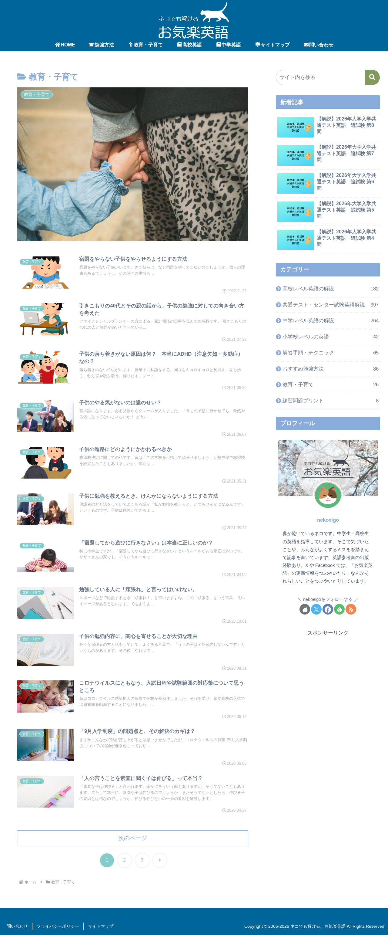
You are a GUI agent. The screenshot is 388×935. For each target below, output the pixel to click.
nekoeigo (328, 520)
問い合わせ (17, 926)
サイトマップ (100, 926)
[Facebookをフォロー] (328, 609)
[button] (372, 77)
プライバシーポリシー (58, 926)
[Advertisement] (328, 680)
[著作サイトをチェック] (304, 609)
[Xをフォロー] (316, 609)
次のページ (132, 838)
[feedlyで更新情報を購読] (339, 609)
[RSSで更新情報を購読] (351, 609)
